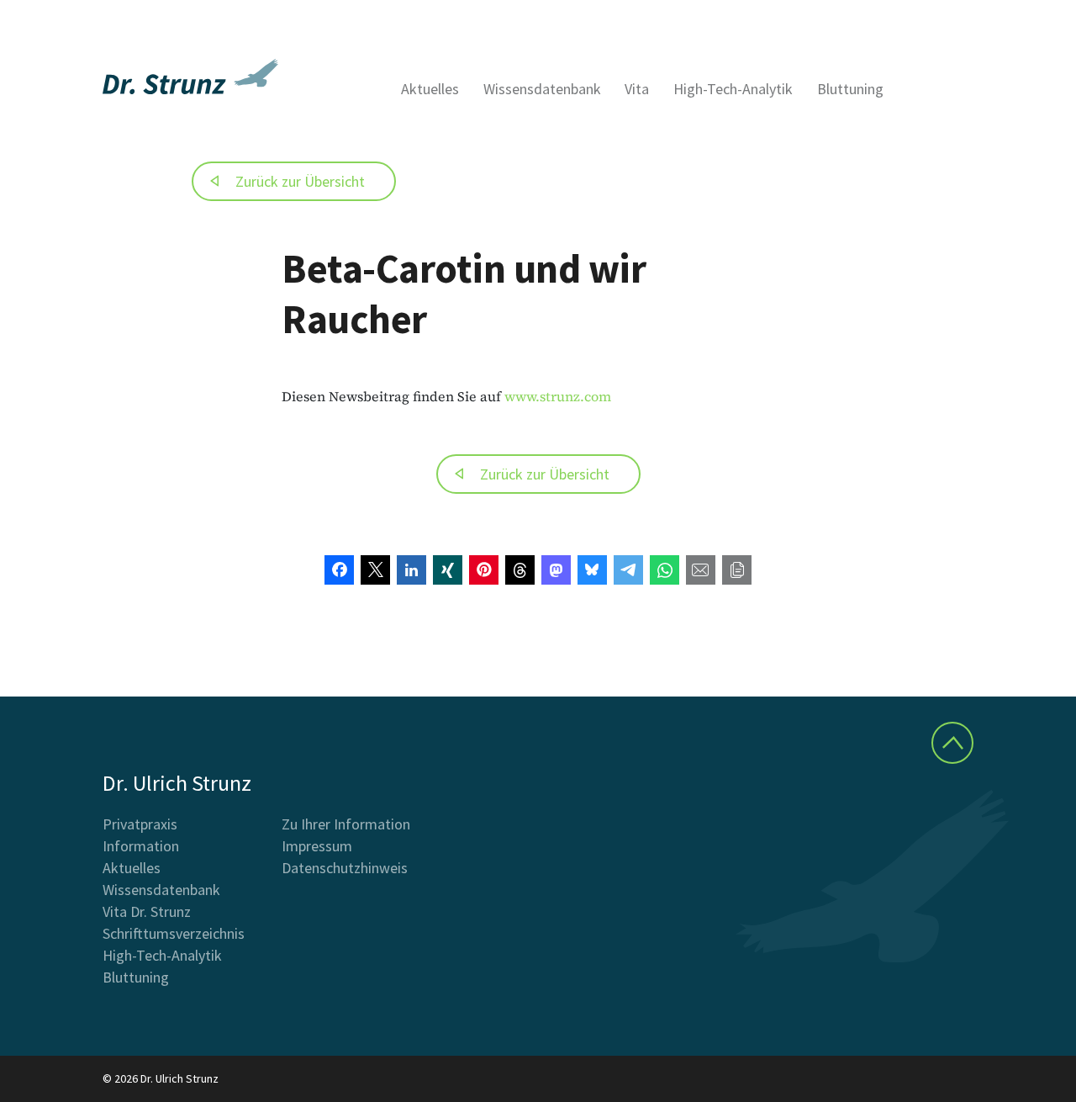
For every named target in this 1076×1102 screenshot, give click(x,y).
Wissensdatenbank (542, 88)
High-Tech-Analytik (733, 88)
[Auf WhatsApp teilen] (664, 570)
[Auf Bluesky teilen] (592, 570)
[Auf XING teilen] (447, 570)
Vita (637, 88)
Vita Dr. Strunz (147, 911)
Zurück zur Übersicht (300, 181)
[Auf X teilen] (375, 570)
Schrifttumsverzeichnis (174, 933)
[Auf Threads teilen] (520, 570)
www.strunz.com (557, 396)
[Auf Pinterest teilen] (483, 570)
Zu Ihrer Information (346, 824)
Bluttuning (850, 88)
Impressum (317, 846)
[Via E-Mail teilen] (700, 570)
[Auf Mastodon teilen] (556, 570)
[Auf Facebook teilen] (339, 570)
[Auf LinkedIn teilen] (411, 570)
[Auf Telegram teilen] (628, 570)
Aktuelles (430, 88)
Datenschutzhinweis (345, 867)
